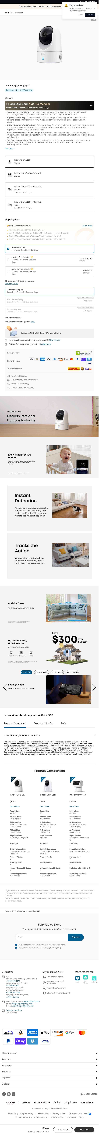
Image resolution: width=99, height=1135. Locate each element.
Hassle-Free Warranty (56, 988)
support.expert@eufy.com (22, 1006)
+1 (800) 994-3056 (13, 992)
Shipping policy (26, 1114)
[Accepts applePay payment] (45, 1032)
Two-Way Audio (41, 672)
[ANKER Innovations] (86, 2)
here (33, 322)
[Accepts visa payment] (45, 1041)
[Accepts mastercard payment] (82, 1032)
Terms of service (40, 1117)
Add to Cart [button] (63, 1130)
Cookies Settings (22, 1117)
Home (7, 911)
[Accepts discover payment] (57, 1032)
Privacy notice (59, 1114)
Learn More (15, 806)
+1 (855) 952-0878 (12, 985)
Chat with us (54, 340)
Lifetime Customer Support (58, 993)
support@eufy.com (31, 1001)
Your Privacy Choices (78, 1114)
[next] (92, 687)
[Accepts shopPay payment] (20, 1041)
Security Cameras (18, 911)
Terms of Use (47, 944)
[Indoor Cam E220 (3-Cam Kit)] (49, 189)
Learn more (45, 344)
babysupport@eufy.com (22, 1003)
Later (81, 15)
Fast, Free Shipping (55, 977)
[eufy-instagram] (4, 1094)
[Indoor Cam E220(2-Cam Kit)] (49, 175)
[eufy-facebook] (9, 1094)
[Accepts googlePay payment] (70, 1032)
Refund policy (43, 1114)
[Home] (13, 12)
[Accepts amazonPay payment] (20, 1032)
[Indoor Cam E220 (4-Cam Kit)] (49, 205)
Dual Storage (72, 672)
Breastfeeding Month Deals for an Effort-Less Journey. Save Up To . (49, 6)
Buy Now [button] (84, 1130)
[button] (10, 149)
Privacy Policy (60, 944)
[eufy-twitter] (13, 1094)
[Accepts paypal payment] (8, 1041)
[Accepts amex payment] (33, 1032)
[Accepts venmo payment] (33, 1041)
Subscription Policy (75, 1117)
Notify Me (90, 15)
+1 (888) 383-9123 (12, 997)
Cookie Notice (57, 1117)
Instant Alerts (57, 672)
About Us (12, 1114)
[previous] (6, 687)
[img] (8, 1032)
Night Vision (26, 672)
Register (76, 937)
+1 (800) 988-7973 (13, 981)
